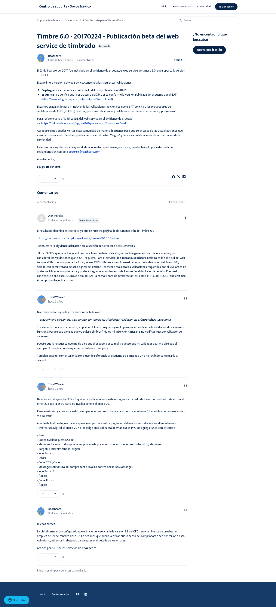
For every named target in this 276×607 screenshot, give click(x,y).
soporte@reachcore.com (84, 151)
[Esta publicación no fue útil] (55, 179)
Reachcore (54, 56)
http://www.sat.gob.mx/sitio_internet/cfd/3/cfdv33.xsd (77, 99)
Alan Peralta (55, 215)
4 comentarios (85, 60)
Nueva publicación (209, 49)
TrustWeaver (56, 297)
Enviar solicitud (182, 6)
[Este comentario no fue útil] (55, 369)
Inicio (164, 6)
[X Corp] (178, 177)
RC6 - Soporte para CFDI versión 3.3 (104, 20)
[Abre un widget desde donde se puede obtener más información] (16, 600)
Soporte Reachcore (48, 20)
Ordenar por (176, 202)
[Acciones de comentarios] (185, 217)
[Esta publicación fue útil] (43, 179)
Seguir (178, 59)
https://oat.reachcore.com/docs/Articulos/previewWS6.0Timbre (78, 238)
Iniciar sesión (226, 7)
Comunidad (204, 6)
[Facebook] (173, 177)
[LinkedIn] (184, 177)
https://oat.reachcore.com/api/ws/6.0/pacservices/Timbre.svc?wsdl (83, 123)
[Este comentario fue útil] (43, 369)
